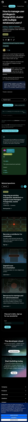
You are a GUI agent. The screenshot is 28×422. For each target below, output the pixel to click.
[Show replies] (8, 172)
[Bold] (3, 111)
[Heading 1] (12, 111)
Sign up (14, 373)
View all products (14, 351)
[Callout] (20, 111)
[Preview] (23, 112)
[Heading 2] (14, 111)
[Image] (10, 111)
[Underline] (5, 111)
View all (5, 186)
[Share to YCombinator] (11, 40)
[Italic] (4, 111)
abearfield (9, 150)
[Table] (22, 111)
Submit (7, 327)
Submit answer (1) (8, 105)
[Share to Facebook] (6, 40)
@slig (7, 161)
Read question (6, 208)
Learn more (6, 274)
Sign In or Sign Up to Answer (10, 130)
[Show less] (24, 149)
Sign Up (5, 244)
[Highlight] (11, 111)
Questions (12, 6)
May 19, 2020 (10, 151)
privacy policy (11, 405)
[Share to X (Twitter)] (3, 40)
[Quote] (19, 111)
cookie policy (16, 410)
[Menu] (25, 2)
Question (5, 34)
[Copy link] (14, 40)
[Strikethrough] (7, 111)
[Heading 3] (15, 111)
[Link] (8, 111)
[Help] (24, 112)
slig (9, 50)
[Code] (23, 111)
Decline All (14, 417)
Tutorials (5, 6)
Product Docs (20, 6)
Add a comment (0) (19, 105)
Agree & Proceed (14, 415)
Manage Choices (14, 419)
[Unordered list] (16, 111)
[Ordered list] (18, 111)
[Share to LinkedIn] (8, 40)
